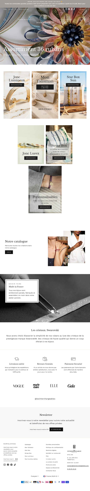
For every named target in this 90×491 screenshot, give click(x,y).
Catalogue (28, 444)
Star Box (27, 450)
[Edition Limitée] (45, 95)
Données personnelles (53, 444)
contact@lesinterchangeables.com (78, 465)
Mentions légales (51, 450)
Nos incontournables (31, 459)
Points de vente (24, 9)
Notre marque (24, 19)
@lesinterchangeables (45, 399)
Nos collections (65, 19)
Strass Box (28, 453)
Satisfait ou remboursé (53, 453)
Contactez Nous (51, 470)
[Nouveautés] (17, 95)
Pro (16, 9)
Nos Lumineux (29, 456)
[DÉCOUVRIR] (31, 144)
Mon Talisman (29, 447)
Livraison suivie (51, 459)
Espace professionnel (52, 467)
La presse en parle (52, 462)
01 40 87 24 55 (71, 469)
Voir (9, 252)
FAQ (47, 456)
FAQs (5, 9)
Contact (10, 9)
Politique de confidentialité (54, 447)
